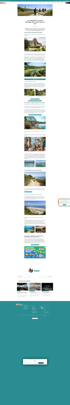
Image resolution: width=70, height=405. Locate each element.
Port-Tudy (41, 220)
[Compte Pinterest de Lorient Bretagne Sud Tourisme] (36, 312)
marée (43, 197)
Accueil (34, 18)
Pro (41, 315)
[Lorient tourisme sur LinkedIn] (34, 312)
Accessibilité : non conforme (35, 315)
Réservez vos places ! (35, 244)
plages (32, 198)
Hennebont (43, 56)
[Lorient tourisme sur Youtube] (33, 312)
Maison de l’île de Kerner (30, 155)
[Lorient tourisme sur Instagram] (34, 311)
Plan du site (29, 315)
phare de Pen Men (32, 221)
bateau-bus (35, 134)
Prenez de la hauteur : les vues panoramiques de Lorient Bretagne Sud (22, 293)
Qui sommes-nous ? (45, 315)
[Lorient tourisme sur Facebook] (32, 311)
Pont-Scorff (28, 56)
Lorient (28, 134)
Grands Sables (28, 199)
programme (34, 242)
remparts (30, 59)
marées (35, 156)
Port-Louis (39, 134)
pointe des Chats (38, 197)
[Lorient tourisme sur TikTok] (35, 311)
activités (36, 112)
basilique (34, 59)
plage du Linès (37, 157)
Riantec (27, 154)
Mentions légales (25, 315)
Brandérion (37, 56)
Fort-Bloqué (35, 111)
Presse (39, 315)
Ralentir (36, 18)
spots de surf (40, 111)
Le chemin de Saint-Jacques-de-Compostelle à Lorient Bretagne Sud (35, 79)
